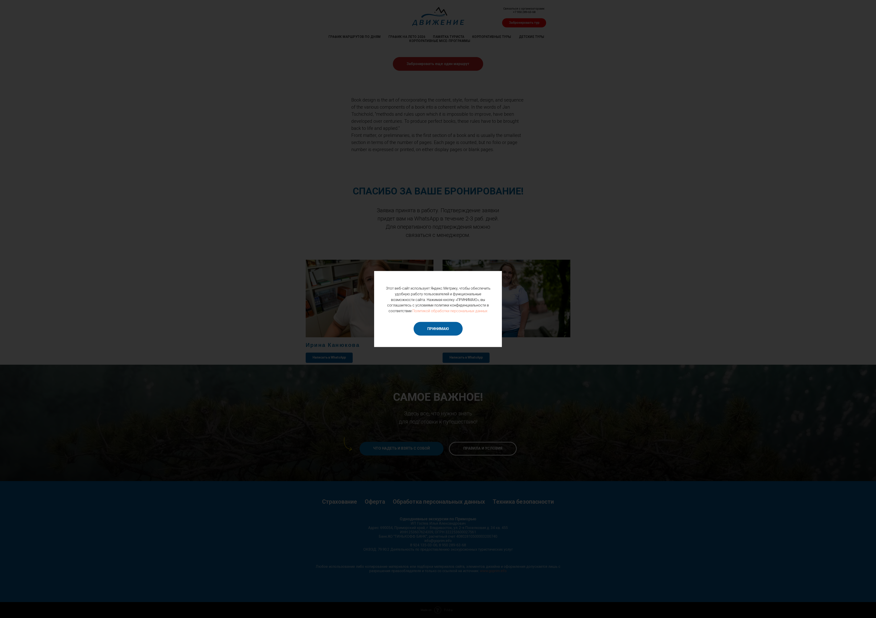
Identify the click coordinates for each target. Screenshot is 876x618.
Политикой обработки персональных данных (450, 311)
